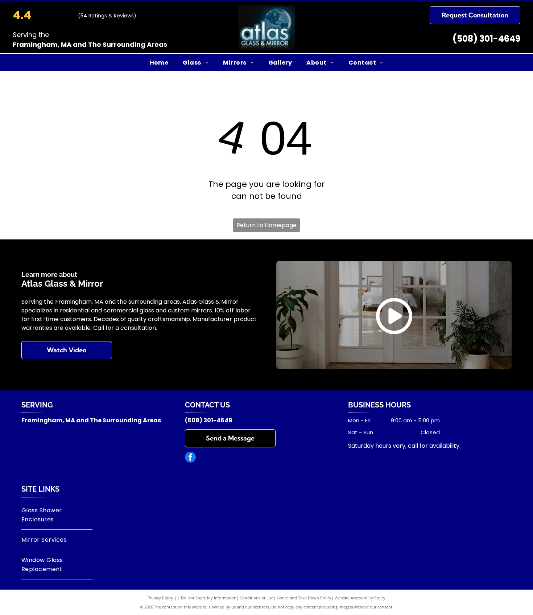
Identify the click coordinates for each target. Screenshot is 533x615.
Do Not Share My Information (208, 597)
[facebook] (190, 458)
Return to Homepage (266, 225)
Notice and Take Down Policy (304, 597)
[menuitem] (159, 62)
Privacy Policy (160, 597)
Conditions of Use (256, 597)
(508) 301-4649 (486, 39)
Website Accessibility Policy (360, 597)
